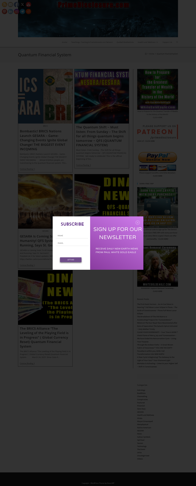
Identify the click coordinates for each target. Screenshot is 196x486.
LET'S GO (70, 260)
